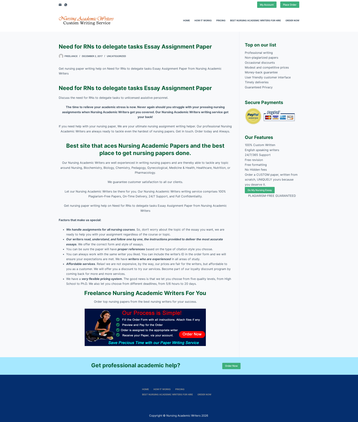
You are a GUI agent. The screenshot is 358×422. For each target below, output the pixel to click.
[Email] (60, 4)
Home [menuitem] (186, 20)
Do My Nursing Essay (260, 190)
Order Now (231, 365)
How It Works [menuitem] (203, 20)
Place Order (289, 4)
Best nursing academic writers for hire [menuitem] (255, 20)
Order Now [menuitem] (292, 20)
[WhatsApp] (65, 4)
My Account (267, 4)
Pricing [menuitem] (220, 20)
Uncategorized (116, 56)
